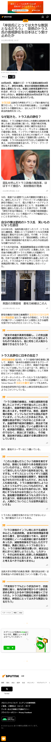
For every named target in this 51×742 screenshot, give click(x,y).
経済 (18, 683)
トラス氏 (6, 102)
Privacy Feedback (25, 712)
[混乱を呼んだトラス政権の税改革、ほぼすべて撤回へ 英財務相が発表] (25, 165)
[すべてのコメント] (3, 738)
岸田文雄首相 (8, 359)
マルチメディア (42, 683)
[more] (47, 190)
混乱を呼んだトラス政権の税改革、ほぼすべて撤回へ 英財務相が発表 (25, 184)
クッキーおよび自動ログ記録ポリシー (15, 709)
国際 (2, 683)
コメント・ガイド (23, 706)
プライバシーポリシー (9, 712)
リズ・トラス (6, 613)
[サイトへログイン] (42, 16)
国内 (7, 683)
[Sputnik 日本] (7, 18)
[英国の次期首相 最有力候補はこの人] (25, 285)
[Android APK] (8, 719)
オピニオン (30, 683)
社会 (23, 683)
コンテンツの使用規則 (27, 703)
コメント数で (22, 383)
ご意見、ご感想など (8, 706)
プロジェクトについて (9, 703)
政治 (20, 613)
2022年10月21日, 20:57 (10, 40)
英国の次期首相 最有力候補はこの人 (25, 303)
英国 (15, 613)
